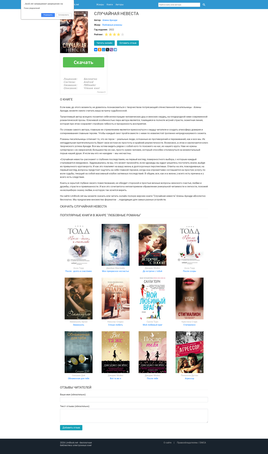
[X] (107, 49)
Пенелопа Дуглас (189, 375)
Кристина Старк (189, 322)
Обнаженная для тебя (78, 378)
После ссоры (189, 271)
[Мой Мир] (103, 49)
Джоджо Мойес (152, 268)
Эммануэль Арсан (79, 322)
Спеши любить (115, 325)
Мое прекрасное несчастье (115, 271)
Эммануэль (78, 325)
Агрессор (189, 378)
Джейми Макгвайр (115, 268)
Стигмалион (189, 325)
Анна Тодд (78, 268)
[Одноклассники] (99, 49)
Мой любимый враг (152, 325)
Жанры (100, 4)
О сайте (167, 442)
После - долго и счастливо (78, 271)
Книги (110, 4)
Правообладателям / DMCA (191, 442)
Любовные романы (112, 25)
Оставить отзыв (127, 43)
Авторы (120, 4)
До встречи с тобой (152, 271)
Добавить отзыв (71, 427)
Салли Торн (152, 322)
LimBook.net (72, 442)
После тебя (152, 378)
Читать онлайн (104, 43)
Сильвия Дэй (78, 375)
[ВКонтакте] (95, 49)
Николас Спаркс (115, 322)
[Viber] (111, 49)
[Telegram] (115, 49)
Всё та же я (115, 378)
